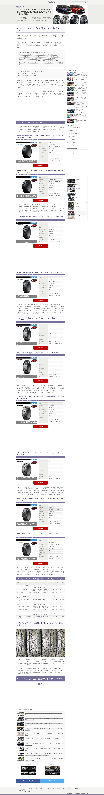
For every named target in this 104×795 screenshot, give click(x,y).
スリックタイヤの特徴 (72, 148)
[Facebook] (28, 781)
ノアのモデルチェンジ (80, 193)
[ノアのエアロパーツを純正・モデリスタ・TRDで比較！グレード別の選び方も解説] (20, 727)
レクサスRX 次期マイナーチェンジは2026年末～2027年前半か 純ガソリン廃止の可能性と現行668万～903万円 (80, 105)
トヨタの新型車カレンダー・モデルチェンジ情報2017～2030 (80, 94)
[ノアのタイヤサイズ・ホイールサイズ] (71, 202)
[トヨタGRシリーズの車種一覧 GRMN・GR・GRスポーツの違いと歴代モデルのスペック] (28, 766)
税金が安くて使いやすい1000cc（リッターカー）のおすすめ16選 (80, 111)
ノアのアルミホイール (80, 206)
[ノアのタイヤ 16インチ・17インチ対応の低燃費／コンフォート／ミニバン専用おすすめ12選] (20, 717)
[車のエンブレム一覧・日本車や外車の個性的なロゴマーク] (70, 77)
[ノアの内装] (71, 179)
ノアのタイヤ (78, 197)
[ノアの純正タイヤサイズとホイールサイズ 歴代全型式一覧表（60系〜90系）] (20, 712)
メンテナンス (46, 788)
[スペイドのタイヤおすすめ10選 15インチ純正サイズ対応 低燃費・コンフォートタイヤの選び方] (20, 757)
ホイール (72, 788)
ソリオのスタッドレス (72, 130)
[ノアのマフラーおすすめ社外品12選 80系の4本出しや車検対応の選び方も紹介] (20, 747)
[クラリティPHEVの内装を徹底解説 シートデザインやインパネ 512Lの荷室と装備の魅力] (52, 766)
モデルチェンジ (31, 788)
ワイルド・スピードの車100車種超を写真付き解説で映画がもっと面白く (80, 84)
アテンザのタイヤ (71, 136)
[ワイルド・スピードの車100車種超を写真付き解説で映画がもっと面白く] (70, 82)
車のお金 (63, 788)
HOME (29, 791)
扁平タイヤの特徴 (71, 142)
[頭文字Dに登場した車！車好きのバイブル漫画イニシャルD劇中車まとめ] (70, 114)
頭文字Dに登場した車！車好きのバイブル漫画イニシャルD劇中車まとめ (80, 115)
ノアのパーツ (78, 184)
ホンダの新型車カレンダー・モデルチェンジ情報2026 (80, 98)
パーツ (67, 788)
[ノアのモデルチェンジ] (71, 193)
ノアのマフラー (79, 188)
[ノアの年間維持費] (71, 215)
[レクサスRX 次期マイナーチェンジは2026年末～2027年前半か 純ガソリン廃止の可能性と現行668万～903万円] (70, 102)
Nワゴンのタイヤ (71, 153)
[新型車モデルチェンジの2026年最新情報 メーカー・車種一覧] (70, 119)
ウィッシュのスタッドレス (73, 133)
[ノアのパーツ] (71, 184)
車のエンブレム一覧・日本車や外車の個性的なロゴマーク (80, 79)
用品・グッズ (52, 788)
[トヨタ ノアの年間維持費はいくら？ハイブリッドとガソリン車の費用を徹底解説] (20, 732)
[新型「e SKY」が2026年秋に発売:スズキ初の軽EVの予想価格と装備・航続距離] (70, 72)
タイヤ (18, 6)
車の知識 (58, 788)
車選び (37, 788)
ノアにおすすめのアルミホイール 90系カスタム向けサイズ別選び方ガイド (44, 738)
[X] (52, 781)
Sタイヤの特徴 (70, 145)
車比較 (41, 788)
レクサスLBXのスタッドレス (73, 127)
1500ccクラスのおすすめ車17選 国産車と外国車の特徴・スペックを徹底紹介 (80, 89)
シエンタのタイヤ (71, 139)
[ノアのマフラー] (71, 188)
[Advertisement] (40, 109)
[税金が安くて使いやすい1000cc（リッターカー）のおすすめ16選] (70, 109)
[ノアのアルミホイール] (71, 206)
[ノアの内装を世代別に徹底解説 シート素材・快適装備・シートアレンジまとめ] (20, 722)
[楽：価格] (40, 165)
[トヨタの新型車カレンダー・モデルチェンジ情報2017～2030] (70, 92)
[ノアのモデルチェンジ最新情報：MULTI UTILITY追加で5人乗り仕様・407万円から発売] (20, 742)
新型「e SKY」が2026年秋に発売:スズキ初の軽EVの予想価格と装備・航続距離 (80, 74)
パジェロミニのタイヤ (72, 151)
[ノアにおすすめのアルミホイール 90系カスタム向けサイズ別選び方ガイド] (20, 737)
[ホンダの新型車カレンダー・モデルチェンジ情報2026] (70, 97)
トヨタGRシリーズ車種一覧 (27, 773)
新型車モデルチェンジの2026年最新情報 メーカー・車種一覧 (80, 120)
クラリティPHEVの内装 (51, 773)
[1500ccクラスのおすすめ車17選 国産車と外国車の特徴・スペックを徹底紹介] (70, 87)
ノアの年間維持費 (79, 215)
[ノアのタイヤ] (71, 197)
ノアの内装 (77, 179)
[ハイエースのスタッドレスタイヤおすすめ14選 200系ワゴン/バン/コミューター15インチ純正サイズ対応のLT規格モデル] (20, 752)
